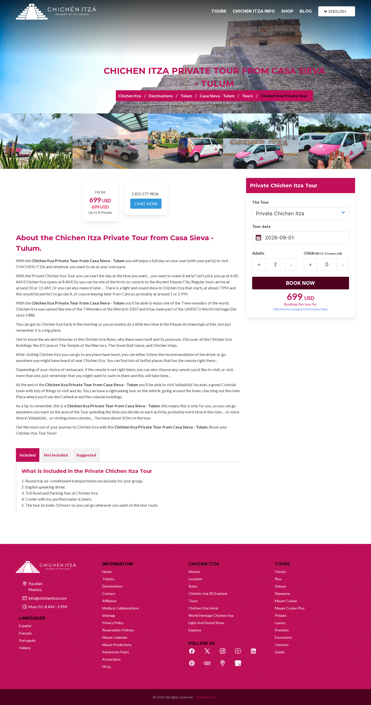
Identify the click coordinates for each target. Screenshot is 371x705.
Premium (282, 630)
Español (25, 626)
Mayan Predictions (116, 644)
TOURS (218, 11)
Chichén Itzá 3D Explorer (208, 593)
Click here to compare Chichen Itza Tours (300, 309)
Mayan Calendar (114, 637)
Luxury (280, 623)
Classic (280, 571)
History (194, 571)
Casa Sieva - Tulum (217, 95)
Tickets (108, 579)
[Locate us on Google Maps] (225, 666)
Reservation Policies (118, 630)
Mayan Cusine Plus (290, 608)
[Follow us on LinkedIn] (256, 654)
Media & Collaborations (120, 608)
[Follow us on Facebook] (195, 654)
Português (27, 640)
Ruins (193, 586)
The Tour (260, 202)
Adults (258, 253)
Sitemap (108, 615)
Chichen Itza (129, 95)
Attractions (111, 659)
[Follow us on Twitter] (210, 654)
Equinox (195, 630)
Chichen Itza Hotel (203, 608)
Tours (247, 95)
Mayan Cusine (286, 601)
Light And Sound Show (206, 623)
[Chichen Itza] (56, 12)
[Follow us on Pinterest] (195, 666)
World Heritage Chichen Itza (211, 615)
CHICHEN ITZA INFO (254, 11)
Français (25, 633)
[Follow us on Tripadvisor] (210, 666)
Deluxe (280, 586)
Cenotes (282, 644)
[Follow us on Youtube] (241, 654)
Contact (108, 593)
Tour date (261, 226)
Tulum (186, 95)
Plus (278, 579)
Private (280, 615)
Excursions (283, 637)
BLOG (306, 11)
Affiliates (109, 601)
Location (195, 579)
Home (107, 571)
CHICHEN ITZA (204, 564)
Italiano (25, 648)
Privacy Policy (113, 623)
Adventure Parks (115, 652)
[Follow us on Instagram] (225, 654)
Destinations (161, 95)
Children (323, 253)
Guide (279, 652)
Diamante (282, 593)
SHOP (287, 11)
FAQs (106, 666)
